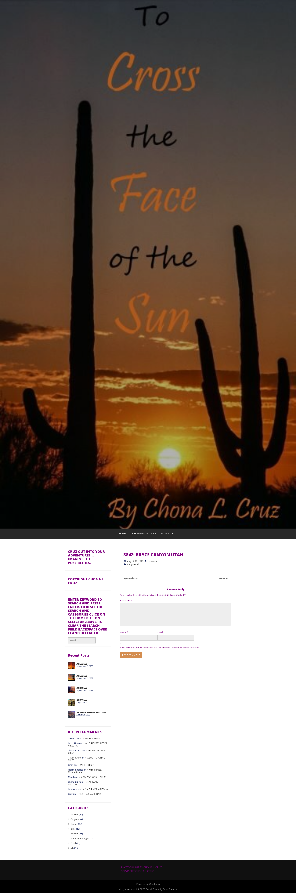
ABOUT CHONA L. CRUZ (164, 533)
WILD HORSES (92, 738)
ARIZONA (81, 663)
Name (124, 632)
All (138, 564)
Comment (126, 600)
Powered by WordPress (148, 884)
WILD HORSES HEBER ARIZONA (87, 744)
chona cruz (153, 561)
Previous (132, 578)
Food (73, 843)
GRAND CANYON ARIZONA (91, 712)
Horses (74, 824)
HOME (122, 533)
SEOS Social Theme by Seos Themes (158, 889)
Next (222, 578)
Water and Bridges (79, 838)
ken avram (75, 757)
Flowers (74, 833)
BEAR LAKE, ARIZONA (90, 793)
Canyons (131, 564)
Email (161, 632)
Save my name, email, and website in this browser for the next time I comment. (160, 647)
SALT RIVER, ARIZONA (96, 789)
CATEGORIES (138, 533)
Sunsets (74, 814)
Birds (73, 828)
